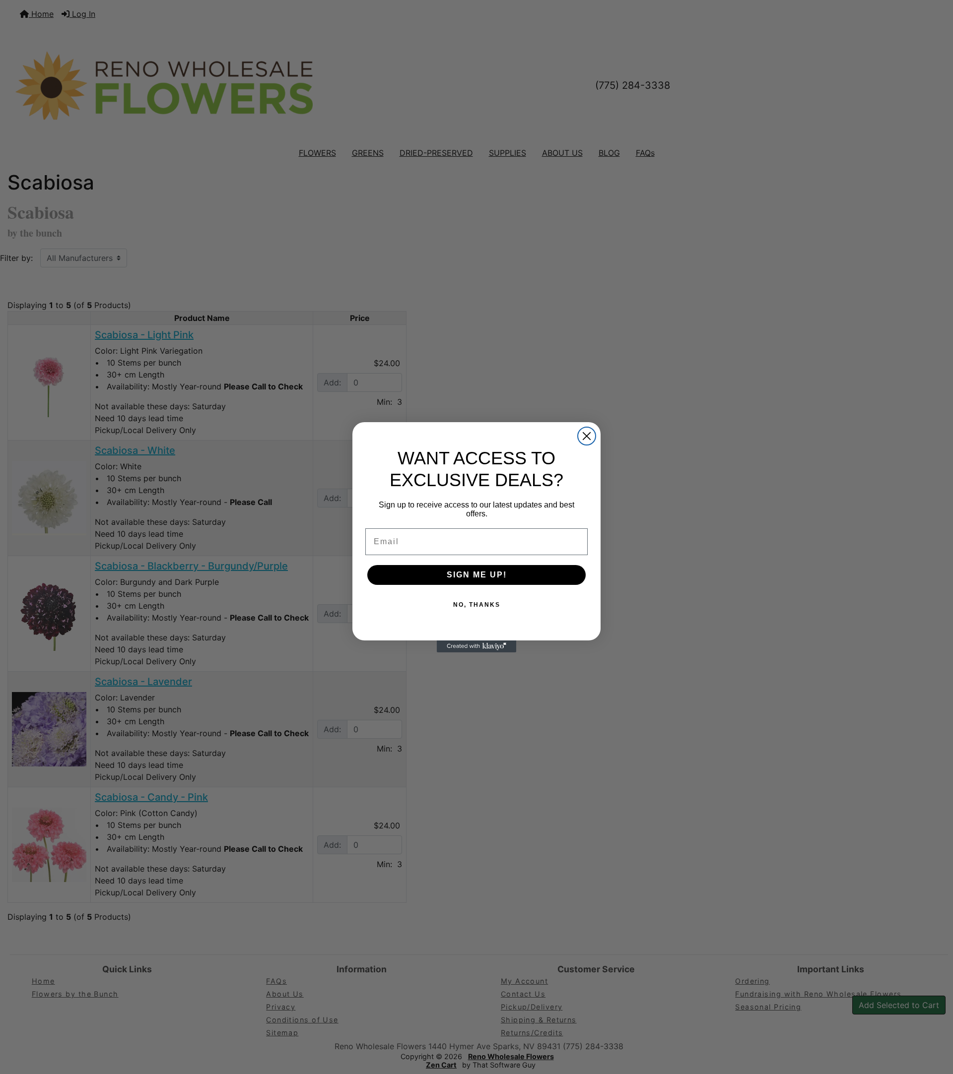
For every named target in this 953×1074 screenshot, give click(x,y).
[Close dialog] (587, 436)
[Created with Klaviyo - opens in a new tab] (476, 646)
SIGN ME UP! (477, 574)
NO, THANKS (476, 604)
